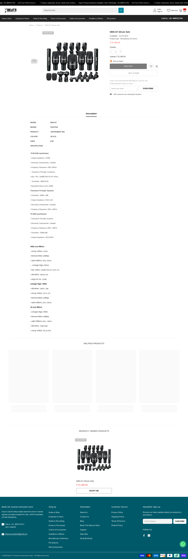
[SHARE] (156, 66)
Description (91, 114)
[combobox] (80, 10)
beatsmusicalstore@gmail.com (16, 534)
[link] (151, 66)
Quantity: (113, 47)
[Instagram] (148, 535)
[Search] (83, 10)
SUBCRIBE (180, 521)
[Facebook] (143, 535)
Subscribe (148, 88)
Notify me (94, 491)
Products (39, 25)
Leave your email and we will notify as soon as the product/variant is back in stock (129, 82)
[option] (72, 61)
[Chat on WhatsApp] (183, 544)
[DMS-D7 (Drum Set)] (94, 457)
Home (31, 25)
